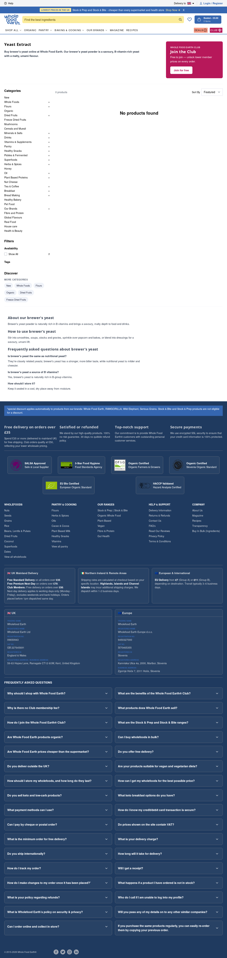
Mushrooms (11, 124)
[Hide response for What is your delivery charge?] (217, 839)
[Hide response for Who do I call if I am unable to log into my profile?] (217, 897)
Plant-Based (104, 520)
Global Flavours (13, 217)
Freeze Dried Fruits (15, 119)
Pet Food (9, 204)
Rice (6, 526)
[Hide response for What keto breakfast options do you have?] (217, 795)
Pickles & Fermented (15, 155)
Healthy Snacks (13, 150)
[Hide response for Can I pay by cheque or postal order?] (106, 824)
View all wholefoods (15, 556)
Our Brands (95, 30)
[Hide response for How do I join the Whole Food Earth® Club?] (106, 722)
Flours (7, 106)
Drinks (7, 137)
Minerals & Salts (13, 133)
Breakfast (9, 190)
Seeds (7, 515)
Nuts (6, 510)
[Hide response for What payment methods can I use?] (106, 810)
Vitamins (56, 541)
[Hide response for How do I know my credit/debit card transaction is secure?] (217, 810)
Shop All (11, 30)
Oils (54, 520)
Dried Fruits (10, 115)
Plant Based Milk (61, 531)
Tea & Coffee (11, 186)
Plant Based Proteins (16, 177)
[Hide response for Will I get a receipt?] (217, 868)
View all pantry (60, 546)
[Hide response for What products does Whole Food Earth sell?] (217, 708)
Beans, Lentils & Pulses (17, 531)
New (6, 97)
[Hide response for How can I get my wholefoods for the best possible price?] (217, 781)
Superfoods (10, 159)
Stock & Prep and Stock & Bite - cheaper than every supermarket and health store (109, 10)
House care (10, 226)
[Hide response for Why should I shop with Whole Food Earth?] (106, 693)
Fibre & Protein (106, 531)
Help (10, 3)
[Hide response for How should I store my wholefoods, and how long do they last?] (106, 781)
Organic (30, 30)
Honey (8, 168)
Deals (199, 30)
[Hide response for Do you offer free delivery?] (217, 751)
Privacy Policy (156, 536)
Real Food (10, 222)
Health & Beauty (13, 230)
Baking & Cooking (68, 30)
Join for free (181, 70)
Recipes (132, 30)
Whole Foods (11, 102)
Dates (7, 551)
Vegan (101, 526)
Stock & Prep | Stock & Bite (113, 510)
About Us (197, 510)
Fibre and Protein (14, 213)
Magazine (117, 30)
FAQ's (152, 526)
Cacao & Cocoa (60, 526)
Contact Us (155, 520)
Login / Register (213, 3)
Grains (8, 520)
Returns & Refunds (159, 515)
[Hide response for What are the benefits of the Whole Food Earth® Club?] (217, 693)
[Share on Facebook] (56, 951)
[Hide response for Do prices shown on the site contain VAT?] (217, 824)
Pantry (44, 30)
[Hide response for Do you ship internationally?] (106, 854)
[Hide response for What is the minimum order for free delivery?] (106, 839)
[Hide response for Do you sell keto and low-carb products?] (106, 795)
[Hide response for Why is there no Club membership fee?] (106, 708)
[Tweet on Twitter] (62, 951)
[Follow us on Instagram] (69, 951)
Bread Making (12, 195)
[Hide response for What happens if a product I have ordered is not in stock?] (217, 883)
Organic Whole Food (109, 515)
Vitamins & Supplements (18, 142)
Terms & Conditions (160, 541)
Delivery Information (160, 510)
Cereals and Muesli (15, 128)
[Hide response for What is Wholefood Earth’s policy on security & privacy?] (106, 912)
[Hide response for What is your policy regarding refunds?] (106, 897)
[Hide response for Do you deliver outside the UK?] (106, 766)
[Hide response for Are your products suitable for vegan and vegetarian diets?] (217, 766)
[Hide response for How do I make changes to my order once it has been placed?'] (106, 883)
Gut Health (104, 536)
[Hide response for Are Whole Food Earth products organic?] (106, 737)
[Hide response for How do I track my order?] (106, 868)
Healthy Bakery (12, 199)
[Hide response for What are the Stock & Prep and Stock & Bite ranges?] (217, 722)
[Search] (180, 19)
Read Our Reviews (159, 531)
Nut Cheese (11, 182)
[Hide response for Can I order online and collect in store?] (106, 926)
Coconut (9, 541)
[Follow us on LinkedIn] (76, 951)
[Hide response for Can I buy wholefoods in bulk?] (217, 737)
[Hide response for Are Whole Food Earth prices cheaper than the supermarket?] (106, 751)
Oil (5, 173)
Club (214, 30)
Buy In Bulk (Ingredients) (206, 531)
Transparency (200, 526)
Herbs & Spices (12, 164)
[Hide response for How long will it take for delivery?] (217, 854)
